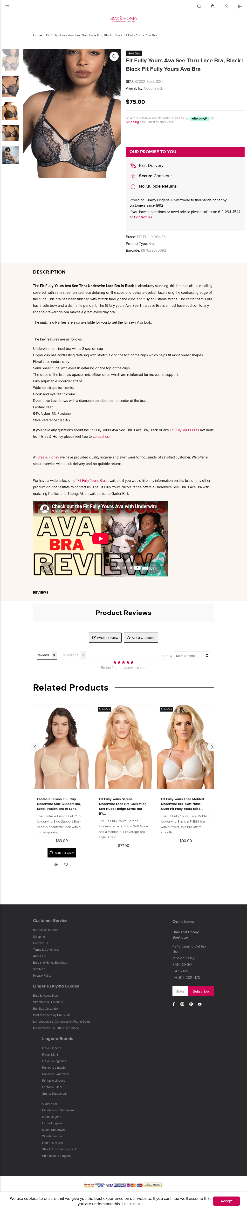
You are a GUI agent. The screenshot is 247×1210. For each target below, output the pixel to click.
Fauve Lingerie (52, 1123)
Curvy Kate (49, 1103)
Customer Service (50, 920)
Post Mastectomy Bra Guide (51, 1015)
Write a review (107, 637)
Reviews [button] (43, 655)
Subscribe (201, 991)
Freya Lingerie (51, 1048)
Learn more (132, 1204)
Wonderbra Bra (52, 1136)
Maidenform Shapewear (58, 1110)
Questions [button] (70, 655)
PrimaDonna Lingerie (56, 1155)
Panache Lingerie (54, 1067)
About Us (39, 956)
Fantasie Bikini (52, 1087)
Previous (35, 746)
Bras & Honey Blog (45, 995)
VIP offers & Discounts (48, 1002)
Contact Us (143, 217)
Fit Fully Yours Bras (184, 429)
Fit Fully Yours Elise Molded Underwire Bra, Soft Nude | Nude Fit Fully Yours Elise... (182, 804)
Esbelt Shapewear (54, 1129)
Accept (226, 1201)
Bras (152, 243)
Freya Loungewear (54, 1061)
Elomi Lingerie (51, 1116)
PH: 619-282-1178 (186, 977)
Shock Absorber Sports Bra (60, 1149)
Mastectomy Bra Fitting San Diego (56, 1028)
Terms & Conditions (46, 949)
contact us (101, 436)
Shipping (132, 121)
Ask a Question (143, 637)
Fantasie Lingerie (53, 1080)
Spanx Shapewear (54, 1093)
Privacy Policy (42, 975)
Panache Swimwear (55, 1074)
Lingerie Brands (57, 1038)
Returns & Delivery (45, 930)
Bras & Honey (48, 457)
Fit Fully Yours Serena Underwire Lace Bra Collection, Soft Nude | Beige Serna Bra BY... (123, 806)
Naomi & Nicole (52, 1142)
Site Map (39, 969)
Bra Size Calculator (46, 1008)
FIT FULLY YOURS (151, 236)
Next (211, 746)
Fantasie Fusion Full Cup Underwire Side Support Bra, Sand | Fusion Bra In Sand (59, 804)
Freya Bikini (50, 1054)
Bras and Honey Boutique (50, 962)
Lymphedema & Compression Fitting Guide (61, 1021)
